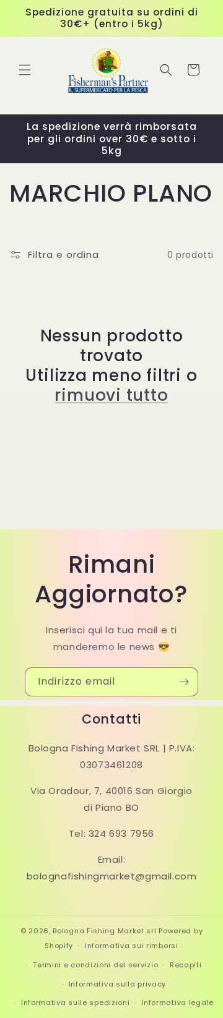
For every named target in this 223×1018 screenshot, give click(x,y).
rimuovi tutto (111, 395)
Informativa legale (177, 1002)
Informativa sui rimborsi (131, 946)
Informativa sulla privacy (118, 984)
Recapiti (186, 965)
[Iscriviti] (184, 681)
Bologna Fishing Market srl (104, 931)
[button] (24, 69)
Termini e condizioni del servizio (95, 965)
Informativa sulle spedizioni (75, 1002)
